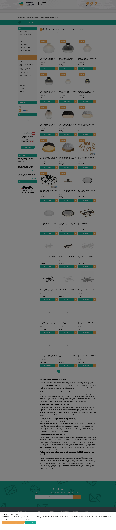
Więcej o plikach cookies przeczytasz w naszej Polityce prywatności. (18, 519)
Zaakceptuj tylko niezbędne (9, 522)
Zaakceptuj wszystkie (30, 522)
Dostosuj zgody (20, 522)
